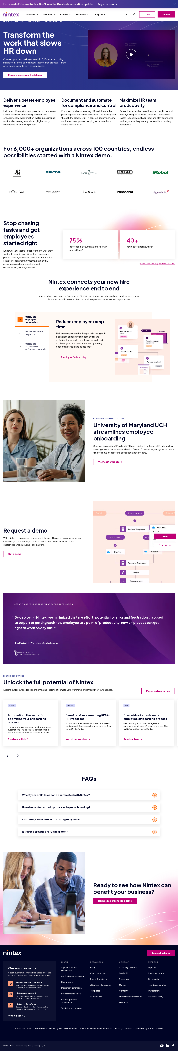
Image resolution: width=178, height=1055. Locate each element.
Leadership (124, 973)
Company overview (128, 967)
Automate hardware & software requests (35, 346)
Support (152, 967)
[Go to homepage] (11, 14)
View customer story (110, 461)
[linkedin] (167, 1045)
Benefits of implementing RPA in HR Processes (56, 1028)
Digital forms (67, 982)
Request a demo (160, 953)
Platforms (30, 14)
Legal (42, 1046)
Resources (81, 14)
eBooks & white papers (100, 985)
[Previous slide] (7, 756)
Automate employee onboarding (31, 319)
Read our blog (132, 739)
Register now (106, 4)
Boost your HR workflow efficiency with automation (139, 1028)
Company (98, 14)
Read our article (17, 739)
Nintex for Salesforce (26, 1004)
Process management (71, 993)
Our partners (154, 990)
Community (153, 979)
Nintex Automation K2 (26, 993)
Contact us (124, 990)
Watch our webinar (77, 739)
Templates (95, 990)
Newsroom (124, 979)
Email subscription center (130, 996)
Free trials (123, 1002)
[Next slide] (18, 756)
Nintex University (155, 996)
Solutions (47, 14)
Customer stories (98, 973)
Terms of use (21, 1046)
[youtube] (162, 1045)
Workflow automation (71, 1008)
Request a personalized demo (25, 75)
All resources (96, 996)
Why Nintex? (15, 1015)
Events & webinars (98, 979)
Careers (122, 985)
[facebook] (173, 1045)
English (134, 14)
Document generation (71, 988)
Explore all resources (158, 691)
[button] (126, 14)
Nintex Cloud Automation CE (29, 982)
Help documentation (157, 985)
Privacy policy (33, 1046)
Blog (92, 967)
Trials (147, 14)
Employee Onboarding (73, 357)
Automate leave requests (34, 333)
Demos (166, 14)
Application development (73, 976)
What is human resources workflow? (96, 1028)
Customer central (156, 973)
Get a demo (14, 553)
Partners (64, 14)
